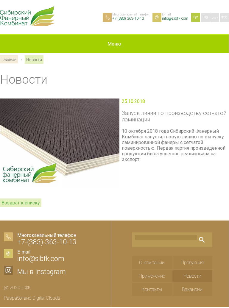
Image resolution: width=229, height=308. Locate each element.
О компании (152, 262)
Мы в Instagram (41, 272)
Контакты (152, 289)
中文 (224, 17)
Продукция (192, 262)
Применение (152, 276)
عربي (214, 17)
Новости (192, 276)
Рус (195, 17)
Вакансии (192, 289)
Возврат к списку (20, 203)
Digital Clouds (46, 298)
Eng (205, 17)
